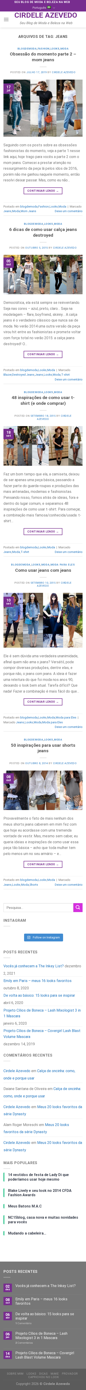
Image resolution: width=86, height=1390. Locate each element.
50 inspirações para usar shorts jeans (43, 748)
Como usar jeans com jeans (43, 570)
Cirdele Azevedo (45, 15)
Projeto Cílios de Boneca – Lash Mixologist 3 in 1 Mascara (42, 1013)
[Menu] (6, 19)
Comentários (24, 1342)
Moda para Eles (62, 564)
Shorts (34, 884)
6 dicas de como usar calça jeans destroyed (43, 232)
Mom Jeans (28, 211)
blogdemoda (27, 48)
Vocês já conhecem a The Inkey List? (33, 966)
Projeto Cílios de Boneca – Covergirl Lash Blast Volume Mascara (41, 1034)
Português (39, 7)
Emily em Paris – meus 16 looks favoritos (37, 981)
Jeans (7, 211)
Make (55, 1373)
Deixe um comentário (69, 211)
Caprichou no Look (43, 1377)
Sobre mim (15, 1373)
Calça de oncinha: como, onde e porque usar (42, 1092)
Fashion (44, 48)
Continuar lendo (43, 190)
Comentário (23, 1323)
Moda (64, 48)
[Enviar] (78, 907)
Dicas (43, 1373)
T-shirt (65, 374)
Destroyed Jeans (23, 374)
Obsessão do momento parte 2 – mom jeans (43, 56)
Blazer (7, 374)
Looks (55, 48)
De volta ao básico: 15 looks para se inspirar (39, 995)
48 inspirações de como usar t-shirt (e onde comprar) (43, 400)
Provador (70, 1373)
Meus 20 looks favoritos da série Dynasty (42, 1110)
